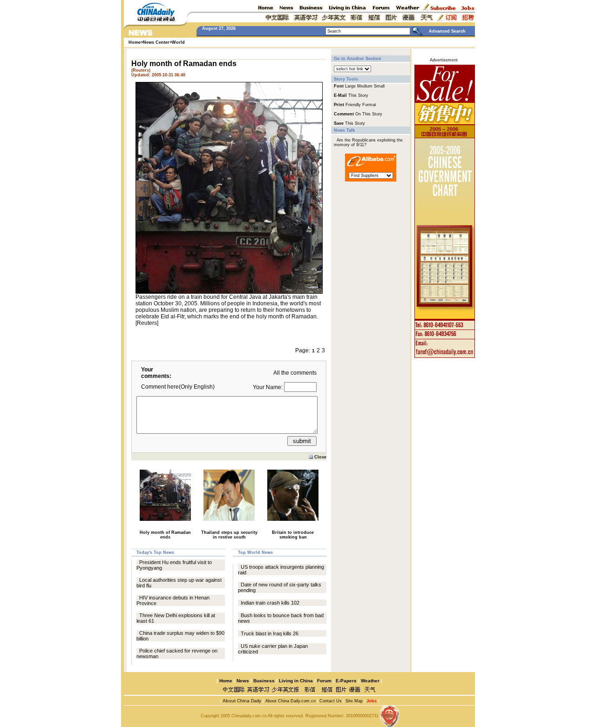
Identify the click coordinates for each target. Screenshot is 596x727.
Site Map (354, 701)
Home (225, 680)
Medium (364, 86)
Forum (324, 680)
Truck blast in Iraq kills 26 (269, 633)
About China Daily (241, 700)
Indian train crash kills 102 (270, 603)
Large (350, 86)
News (243, 680)
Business (264, 680)
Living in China (296, 680)
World (178, 42)
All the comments (295, 373)
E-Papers (346, 680)
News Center (156, 42)
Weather (369, 680)
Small (379, 86)
